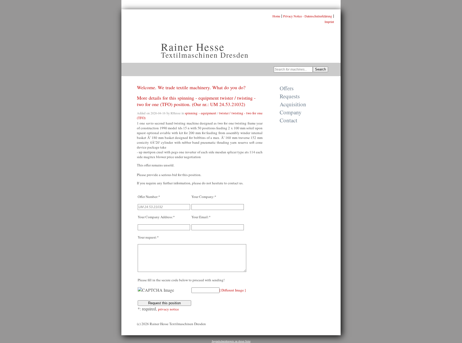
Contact (288, 120)
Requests (290, 96)
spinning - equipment (200, 113)
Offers (287, 88)
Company (291, 112)
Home (276, 16)
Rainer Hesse (193, 47)
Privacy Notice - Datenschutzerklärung (307, 16)
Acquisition (293, 104)
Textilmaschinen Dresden (205, 55)
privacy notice (168, 309)
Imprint (329, 22)
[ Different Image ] (233, 290)
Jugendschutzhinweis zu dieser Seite (231, 341)
